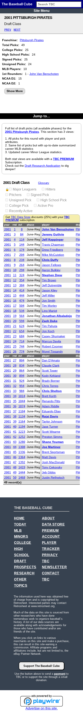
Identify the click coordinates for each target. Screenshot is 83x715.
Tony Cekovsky (52, 467)
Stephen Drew (52, 275)
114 (21, 239)
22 (14, 331)
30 (14, 375)
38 (14, 416)
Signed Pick (40, 195)
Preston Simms (52, 436)
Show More (15, 91)
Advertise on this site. (42, 708)
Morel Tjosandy (52, 351)
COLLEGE (22, 542)
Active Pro (45, 205)
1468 (21, 477)
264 (21, 265)
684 (21, 336)
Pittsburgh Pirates (32, 40)
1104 (21, 411)
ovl (20, 224)
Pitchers (15, 195)
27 (14, 360)
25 (14, 346)
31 (14, 380)
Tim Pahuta (49, 326)
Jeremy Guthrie (53, 234)
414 (21, 290)
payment (59, 673)
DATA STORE (53, 524)
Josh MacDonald (53, 462)
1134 (21, 416)
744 (21, 346)
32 (14, 386)
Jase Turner (50, 426)
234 (21, 260)
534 (21, 310)
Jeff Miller (48, 295)
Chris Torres (50, 386)
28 (14, 365)
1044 (21, 401)
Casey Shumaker (53, 336)
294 (21, 270)
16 (14, 300)
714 (21, 341)
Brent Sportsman (53, 452)
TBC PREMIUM (63, 159)
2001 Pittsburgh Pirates (22, 131)
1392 (21, 462)
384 (21, 285)
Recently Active (21, 211)
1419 (21, 467)
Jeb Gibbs (49, 472)
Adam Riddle (50, 406)
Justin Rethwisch (53, 477)
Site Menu (42, 11)
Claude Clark (50, 365)
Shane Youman (53, 442)
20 (14, 321)
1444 (21, 472)
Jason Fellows (51, 265)
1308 (21, 447)
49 (14, 472)
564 (21, 316)
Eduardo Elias (51, 411)
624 (21, 326)
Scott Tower (50, 370)
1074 (21, 406)
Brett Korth (49, 396)
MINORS (21, 536)
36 (14, 406)
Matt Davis (49, 457)
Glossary (43, 183)
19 (14, 316)
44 (14, 447)
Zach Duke (49, 321)
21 (14, 326)
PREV (7, 29)
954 (21, 386)
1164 (21, 421)
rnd (15, 224)
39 (14, 421)
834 (21, 365)
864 (21, 370)
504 (21, 305)
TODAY (20, 524)
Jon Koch (48, 331)
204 (21, 254)
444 (21, 295)
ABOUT (48, 518)
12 (14, 280)
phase (30, 224)
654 (21, 331)
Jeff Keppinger (52, 239)
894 (21, 375)
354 (21, 280)
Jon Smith (48, 300)
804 (21, 360)
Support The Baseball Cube (41, 665)
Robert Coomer (52, 346)
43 (14, 442)
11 (14, 275)
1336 (21, 452)
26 (14, 351)
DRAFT (20, 561)
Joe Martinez (51, 447)
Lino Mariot (49, 310)
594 (21, 321)
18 (14, 310)
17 (14, 305)
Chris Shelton (52, 391)
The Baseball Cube (17, 4)
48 (14, 467)
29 (14, 370)
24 (14, 341)
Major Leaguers (24, 189)
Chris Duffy (50, 260)
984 (21, 391)
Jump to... (41, 116)
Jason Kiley (49, 290)
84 (21, 234)
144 (21, 244)
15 (14, 295)
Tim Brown (49, 280)
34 (14, 396)
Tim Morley (49, 305)
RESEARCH (24, 573)
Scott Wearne (51, 431)
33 (14, 391)
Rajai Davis (50, 416)
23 (14, 336)
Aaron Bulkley (51, 270)
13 (14, 285)
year (7, 224)
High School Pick (53, 200)
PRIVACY (50, 555)
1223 (21, 431)
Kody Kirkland (51, 375)
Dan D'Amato (51, 360)
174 (21, 249)
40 (14, 426)
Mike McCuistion (53, 254)
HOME (19, 518)
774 (21, 351)
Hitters (50, 189)
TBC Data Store (20, 217)
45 (14, 452)
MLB (18, 530)
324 (21, 275)
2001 (7, 229)
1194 (21, 426)
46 (14, 457)
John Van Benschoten (44, 74)
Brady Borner (51, 380)
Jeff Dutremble (52, 285)
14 (14, 290)
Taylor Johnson (52, 421)
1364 (21, 457)
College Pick (19, 205)
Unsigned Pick (20, 200)
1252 (21, 436)
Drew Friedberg (52, 249)
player (46, 224)
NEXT (17, 29)
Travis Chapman (53, 244)
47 (14, 462)
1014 (21, 396)
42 (14, 436)
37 (14, 411)
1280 (21, 442)
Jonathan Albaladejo (57, 316)
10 (14, 270)
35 (14, 401)
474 (21, 300)
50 (14, 477)
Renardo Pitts (51, 401)
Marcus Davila (51, 341)
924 (21, 380)
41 (14, 431)
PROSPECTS (25, 567)
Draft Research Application (42, 165)
